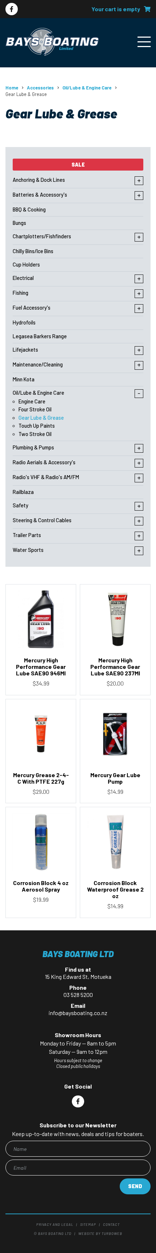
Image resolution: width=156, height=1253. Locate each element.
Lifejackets (25, 350)
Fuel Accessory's (31, 308)
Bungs (19, 223)
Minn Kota (23, 379)
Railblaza (23, 492)
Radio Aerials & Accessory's (44, 462)
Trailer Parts (27, 535)
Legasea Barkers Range (40, 336)
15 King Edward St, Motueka (78, 976)
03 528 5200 (78, 994)
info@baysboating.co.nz (78, 1012)
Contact (111, 1224)
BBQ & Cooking (29, 209)
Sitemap (88, 1224)
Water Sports (28, 550)
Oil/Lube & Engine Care (86, 88)
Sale (78, 165)
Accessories (40, 88)
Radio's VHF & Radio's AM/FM (46, 477)
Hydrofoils (24, 322)
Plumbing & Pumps (33, 447)
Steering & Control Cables (42, 520)
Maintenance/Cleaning (38, 364)
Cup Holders (26, 264)
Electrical (23, 278)
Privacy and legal (54, 1224)
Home (11, 88)
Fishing (20, 293)
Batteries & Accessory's (40, 195)
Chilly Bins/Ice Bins (33, 251)
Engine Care (32, 401)
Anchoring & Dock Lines (39, 180)
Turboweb (112, 1233)
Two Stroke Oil (35, 434)
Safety (20, 505)
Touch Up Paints (37, 426)
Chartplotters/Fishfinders (42, 236)
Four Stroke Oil (35, 409)
